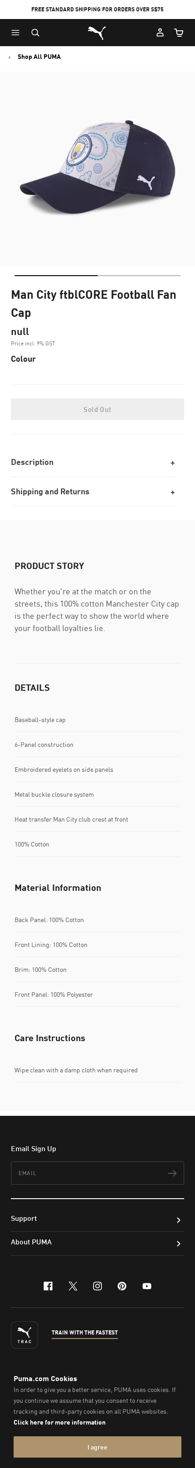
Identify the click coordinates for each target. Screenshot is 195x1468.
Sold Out (97, 409)
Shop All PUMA (39, 56)
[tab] (56, 276)
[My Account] (160, 32)
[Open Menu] (17, 33)
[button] (17, 33)
